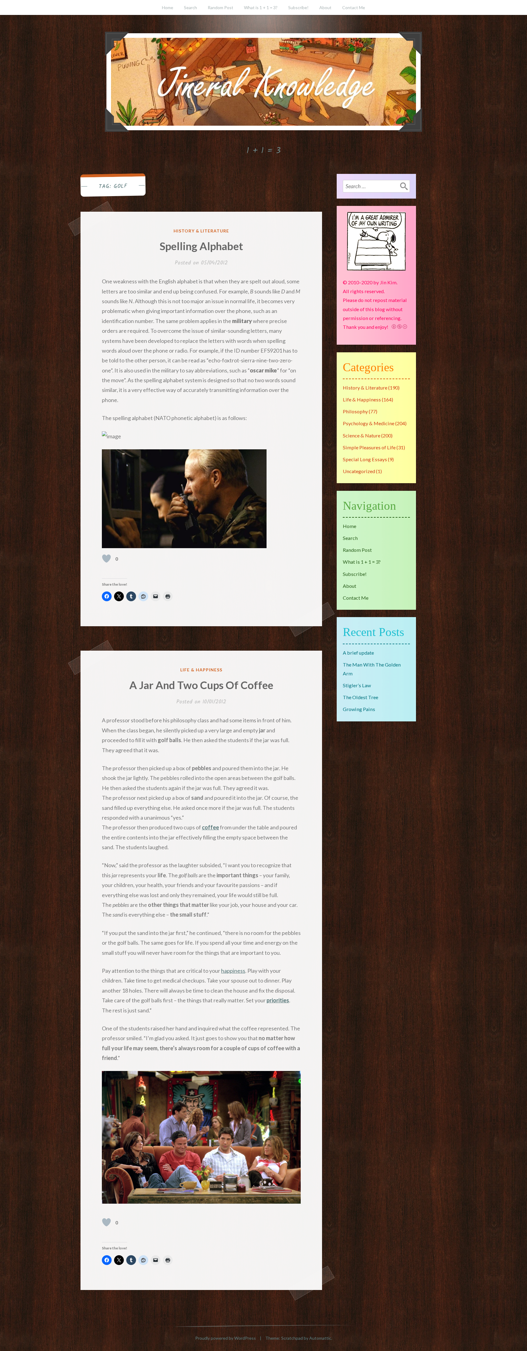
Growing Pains (359, 709)
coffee (210, 827)
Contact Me (353, 7)
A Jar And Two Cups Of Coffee (201, 684)
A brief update (358, 653)
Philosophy (355, 411)
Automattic (320, 1338)
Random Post (220, 7)
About (325, 7)
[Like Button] (106, 558)
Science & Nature (361, 435)
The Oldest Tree (360, 697)
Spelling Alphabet (201, 245)
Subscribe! (298, 7)
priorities (278, 1000)
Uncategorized (359, 471)
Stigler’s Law (357, 685)
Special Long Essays (365, 459)
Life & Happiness (201, 669)
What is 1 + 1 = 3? (261, 7)
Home (167, 7)
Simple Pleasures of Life (369, 447)
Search (190, 7)
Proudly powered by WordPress (225, 1338)
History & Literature (201, 230)
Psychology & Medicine (368, 423)
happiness (233, 970)
